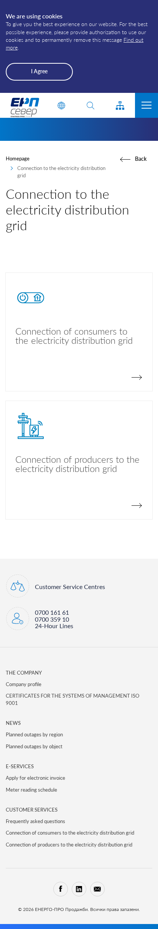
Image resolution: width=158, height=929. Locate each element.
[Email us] (97, 889)
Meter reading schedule (31, 790)
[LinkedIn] (79, 889)
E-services (20, 766)
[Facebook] (60, 889)
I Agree (39, 71)
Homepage (18, 158)
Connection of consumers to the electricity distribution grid (70, 833)
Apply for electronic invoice (35, 778)
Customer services (32, 810)
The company (24, 673)
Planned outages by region (34, 734)
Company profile (23, 684)
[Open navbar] (146, 105)
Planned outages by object (34, 746)
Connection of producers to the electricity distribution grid (69, 845)
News (13, 723)
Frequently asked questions (35, 821)
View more (79, 332)
